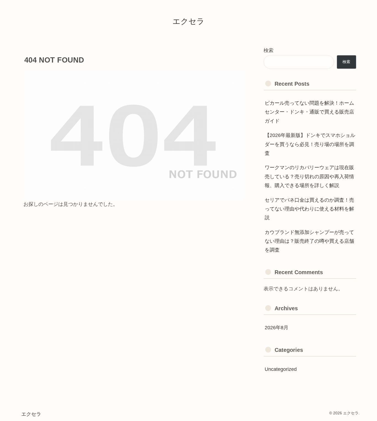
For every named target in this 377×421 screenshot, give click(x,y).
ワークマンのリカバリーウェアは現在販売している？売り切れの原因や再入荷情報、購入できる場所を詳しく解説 (309, 176)
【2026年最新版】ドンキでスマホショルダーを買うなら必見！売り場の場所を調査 (310, 144)
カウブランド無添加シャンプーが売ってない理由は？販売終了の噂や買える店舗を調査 (309, 241)
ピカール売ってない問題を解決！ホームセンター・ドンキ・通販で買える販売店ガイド (309, 112)
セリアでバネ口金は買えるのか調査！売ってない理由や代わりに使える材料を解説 (309, 209)
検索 (269, 50)
